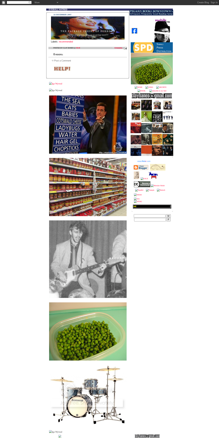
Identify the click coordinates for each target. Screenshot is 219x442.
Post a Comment (62, 60)
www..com (143, 161)
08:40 (78, 48)
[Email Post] (125, 48)
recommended (66, 41)
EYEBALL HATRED (58, 9)
